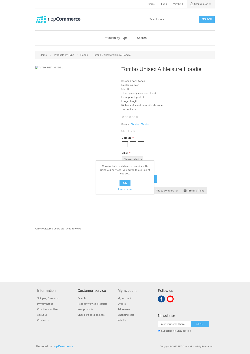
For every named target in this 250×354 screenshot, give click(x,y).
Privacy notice (45, 303)
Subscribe (167, 330)
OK (125, 182)
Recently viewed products (92, 303)
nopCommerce (63, 346)
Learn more (125, 189)
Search (207, 19)
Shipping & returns (48, 298)
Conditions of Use (47, 309)
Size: (125, 152)
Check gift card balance (91, 314)
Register (151, 4)
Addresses (124, 309)
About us (42, 314)
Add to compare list (167, 190)
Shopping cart (126, 314)
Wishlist (122, 320)
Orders (122, 303)
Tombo (135, 124)
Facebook (161, 298)
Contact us (43, 320)
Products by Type (116, 38)
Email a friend (196, 190)
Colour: (127, 137)
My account (124, 298)
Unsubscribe (183, 330)
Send (199, 323)
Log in (164, 4)
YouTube (170, 298)
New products (85, 309)
